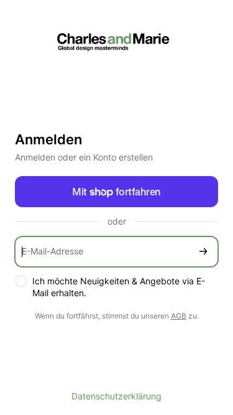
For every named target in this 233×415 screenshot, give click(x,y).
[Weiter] (203, 252)
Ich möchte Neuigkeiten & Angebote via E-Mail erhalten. (118, 287)
